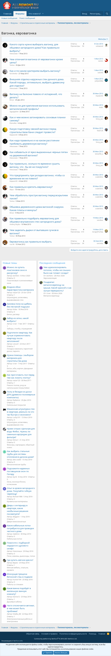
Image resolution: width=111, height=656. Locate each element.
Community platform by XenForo (55, 639)
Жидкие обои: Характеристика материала (20, 288)
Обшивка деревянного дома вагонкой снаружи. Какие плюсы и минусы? (37, 208)
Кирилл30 (13, 135)
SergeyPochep (97, 232)
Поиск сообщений (27, 18)
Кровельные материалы (17, 501)
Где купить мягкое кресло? (20, 560)
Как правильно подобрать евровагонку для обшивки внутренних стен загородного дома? (35, 220)
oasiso (100, 61)
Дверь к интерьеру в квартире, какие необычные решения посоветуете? (17, 509)
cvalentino (99, 177)
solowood (99, 46)
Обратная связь (32, 633)
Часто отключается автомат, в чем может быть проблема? (21, 608)
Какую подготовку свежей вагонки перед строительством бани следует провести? (33, 130)
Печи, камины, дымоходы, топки (21, 556)
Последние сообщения (52, 262)
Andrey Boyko (15, 224)
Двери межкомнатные (16, 521)
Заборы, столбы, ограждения (19, 328)
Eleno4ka (13, 123)
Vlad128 (100, 130)
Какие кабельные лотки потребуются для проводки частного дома (20, 528)
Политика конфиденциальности (73, 633)
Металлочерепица (51, 296)
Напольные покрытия (16, 405)
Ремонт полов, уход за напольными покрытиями (18, 386)
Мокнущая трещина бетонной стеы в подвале (19, 575)
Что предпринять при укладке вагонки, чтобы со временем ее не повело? (37, 177)
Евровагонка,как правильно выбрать (31, 241)
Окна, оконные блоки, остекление (16, 482)
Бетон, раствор (13, 314)
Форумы (20, 13)
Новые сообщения (9, 18)
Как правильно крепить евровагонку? (31, 186)
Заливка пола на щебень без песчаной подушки (19, 305)
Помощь (92, 633)
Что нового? (35, 13)
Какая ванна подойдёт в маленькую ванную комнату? (19, 591)
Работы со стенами (15, 584)
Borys (12, 100)
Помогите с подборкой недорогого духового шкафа (18, 545)
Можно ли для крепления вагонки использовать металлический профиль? (37, 107)
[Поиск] (107, 13)
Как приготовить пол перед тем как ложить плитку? (20, 376)
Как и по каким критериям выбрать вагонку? (35, 70)
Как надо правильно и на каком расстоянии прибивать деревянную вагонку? (34, 142)
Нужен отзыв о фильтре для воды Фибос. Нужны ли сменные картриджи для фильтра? (21, 433)
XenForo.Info (18, 641)
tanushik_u (99, 154)
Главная (7, 13)
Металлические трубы (16, 464)
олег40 (100, 72)
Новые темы (10, 262)
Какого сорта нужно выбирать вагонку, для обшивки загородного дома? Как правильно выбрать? (34, 47)
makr (101, 107)
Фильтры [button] (102, 39)
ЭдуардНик (14, 111)
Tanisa (12, 65)
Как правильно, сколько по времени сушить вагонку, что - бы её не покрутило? (35, 165)
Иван (12, 189)
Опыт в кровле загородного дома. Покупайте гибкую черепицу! (21, 491)
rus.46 (12, 244)
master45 (99, 96)
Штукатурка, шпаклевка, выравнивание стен (17, 298)
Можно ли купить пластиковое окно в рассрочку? (17, 270)
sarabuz (100, 220)
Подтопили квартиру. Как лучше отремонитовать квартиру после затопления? (19, 336)
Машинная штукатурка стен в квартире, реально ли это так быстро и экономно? (21, 412)
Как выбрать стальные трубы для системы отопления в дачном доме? (20, 454)
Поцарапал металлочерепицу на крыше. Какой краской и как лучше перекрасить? (57, 286)
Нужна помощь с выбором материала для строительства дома (20, 358)
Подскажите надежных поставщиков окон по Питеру (18, 471)
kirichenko (13, 73)
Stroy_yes (99, 119)
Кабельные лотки (14, 539)
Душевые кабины (14, 601)
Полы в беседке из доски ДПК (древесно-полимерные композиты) (21, 394)
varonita (100, 243)
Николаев (13, 53)
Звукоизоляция (50, 278)
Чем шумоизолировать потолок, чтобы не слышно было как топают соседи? (57, 270)
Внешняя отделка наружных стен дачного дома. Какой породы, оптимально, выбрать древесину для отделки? (37, 82)
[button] (43, 13)
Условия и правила (49, 633)
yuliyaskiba (99, 81)
